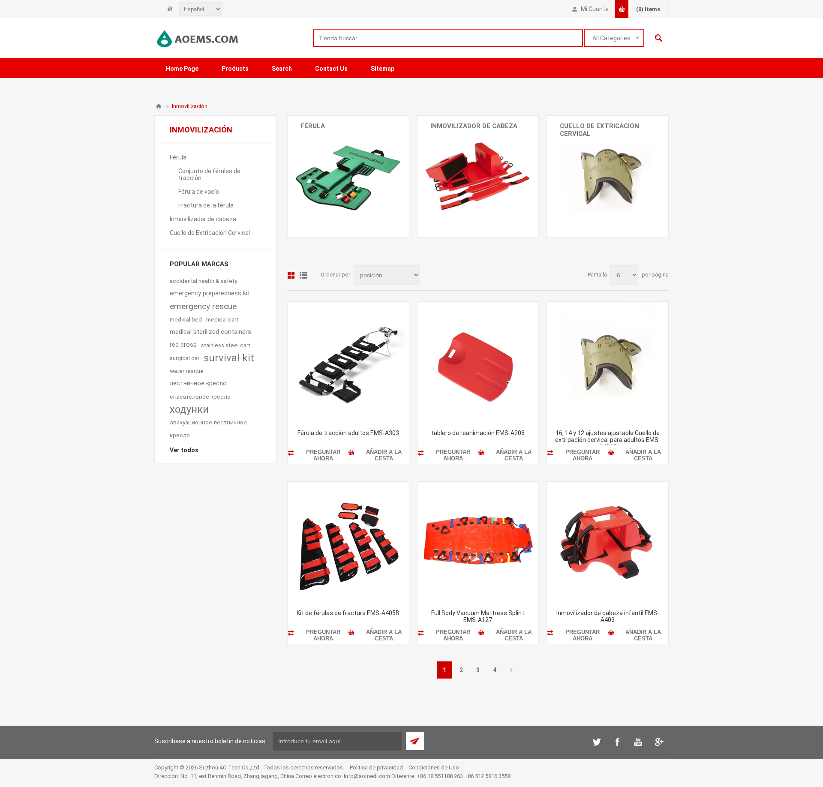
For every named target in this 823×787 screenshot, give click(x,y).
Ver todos (184, 450)
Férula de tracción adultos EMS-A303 (348, 433)
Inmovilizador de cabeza (473, 126)
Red (291, 275)
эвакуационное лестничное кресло (208, 429)
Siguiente (511, 670)
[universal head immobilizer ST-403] (607, 542)
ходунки (189, 409)
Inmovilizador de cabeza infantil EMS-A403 (607, 616)
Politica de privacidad (376, 767)
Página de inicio (158, 106)
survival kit (229, 358)
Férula (312, 126)
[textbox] (448, 38)
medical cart (222, 319)
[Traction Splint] (348, 362)
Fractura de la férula (328, 162)
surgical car (184, 357)
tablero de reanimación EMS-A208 (478, 433)
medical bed (186, 319)
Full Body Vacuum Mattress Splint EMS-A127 (477, 616)
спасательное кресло (200, 396)
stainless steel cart (225, 345)
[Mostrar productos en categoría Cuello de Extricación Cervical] (607, 176)
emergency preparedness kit (210, 293)
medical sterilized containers (210, 332)
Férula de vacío (320, 151)
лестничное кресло (198, 383)
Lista (303, 275)
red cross (183, 344)
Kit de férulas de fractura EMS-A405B (348, 613)
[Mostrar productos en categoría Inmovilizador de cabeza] (478, 176)
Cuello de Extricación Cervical (599, 130)
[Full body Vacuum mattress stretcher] (478, 542)
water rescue (187, 370)
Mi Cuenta (595, 9)
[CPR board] (478, 362)
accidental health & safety (203, 280)
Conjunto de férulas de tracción (343, 140)
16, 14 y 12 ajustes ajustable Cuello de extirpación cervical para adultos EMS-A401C (608, 440)
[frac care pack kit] (348, 542)
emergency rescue (203, 306)
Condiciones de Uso (433, 767)
